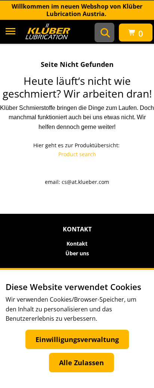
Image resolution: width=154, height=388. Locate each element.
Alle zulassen (81, 362)
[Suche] (105, 32)
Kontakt (77, 243)
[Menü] (10, 32)
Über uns (77, 253)
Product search (77, 154)
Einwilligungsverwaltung (77, 339)
